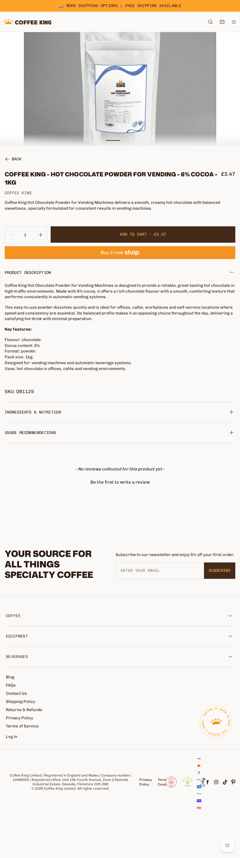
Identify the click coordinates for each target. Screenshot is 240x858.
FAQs (11, 685)
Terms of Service (22, 726)
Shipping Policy (20, 701)
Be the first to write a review (120, 482)
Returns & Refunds (24, 709)
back (16, 159)
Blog (10, 677)
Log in (11, 736)
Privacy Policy (19, 717)
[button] (120, 481)
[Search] (210, 22)
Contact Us (16, 693)
